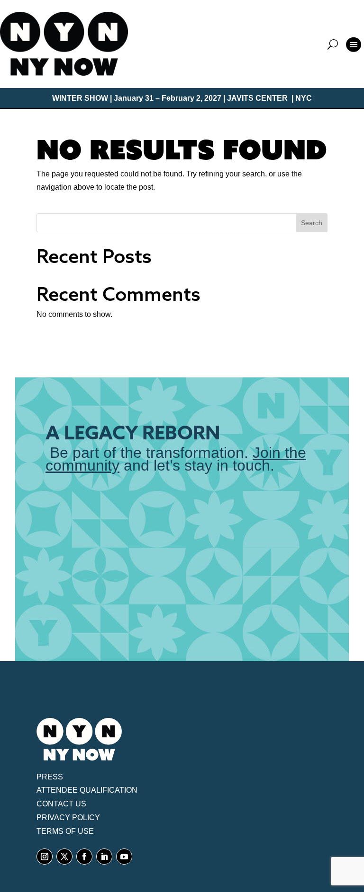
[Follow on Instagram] (44, 856)
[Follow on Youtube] (124, 856)
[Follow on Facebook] (84, 856)
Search (311, 223)
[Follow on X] (64, 856)
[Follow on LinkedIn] (104, 856)
